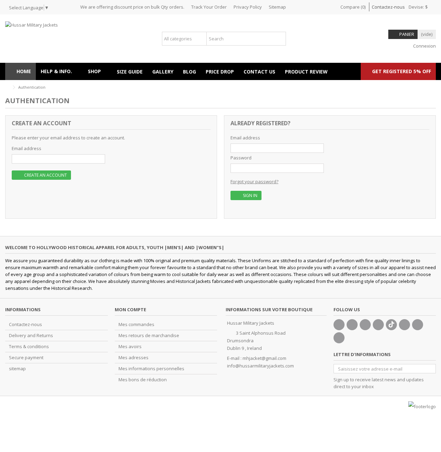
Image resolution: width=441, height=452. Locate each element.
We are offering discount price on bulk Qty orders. (132, 7)
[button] (97, 71)
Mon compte (130, 309)
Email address (26, 148)
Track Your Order (209, 7)
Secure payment (26, 357)
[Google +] (365, 324)
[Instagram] (417, 324)
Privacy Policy (248, 7)
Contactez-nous (388, 7)
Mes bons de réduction (143, 379)
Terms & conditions (29, 346)
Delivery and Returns (31, 335)
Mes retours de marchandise (149, 335)
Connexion (424, 46)
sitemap (17, 368)
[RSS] (339, 337)
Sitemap (277, 7)
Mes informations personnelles (151, 368)
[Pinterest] (404, 324)
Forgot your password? (254, 181)
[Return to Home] (7, 87)
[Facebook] (339, 324)
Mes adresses (133, 357)
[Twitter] (352, 324)
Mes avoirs (130, 346)
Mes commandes (136, 324)
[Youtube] (378, 324)
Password (241, 158)
